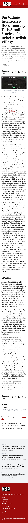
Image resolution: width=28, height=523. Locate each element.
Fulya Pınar (4, 450)
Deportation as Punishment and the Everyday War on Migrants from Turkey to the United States (13, 448)
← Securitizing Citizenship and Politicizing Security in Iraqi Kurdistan (13, 424)
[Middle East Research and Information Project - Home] (7, 4)
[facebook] (2, 512)
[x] (6, 512)
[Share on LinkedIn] (19, 72)
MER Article (4, 444)
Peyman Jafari (5, 64)
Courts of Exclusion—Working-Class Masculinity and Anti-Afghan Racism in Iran (13, 466)
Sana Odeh (17, 459)
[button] (15, 4)
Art (2, 472)
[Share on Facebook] (12, 72)
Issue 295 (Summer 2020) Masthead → (13, 428)
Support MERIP (5, 507)
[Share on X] (16, 72)
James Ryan (4, 477)
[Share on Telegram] (22, 72)
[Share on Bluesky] (25, 72)
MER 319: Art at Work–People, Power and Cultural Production (13, 475)
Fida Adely (3, 459)
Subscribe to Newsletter (8, 508)
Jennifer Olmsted (11, 459)
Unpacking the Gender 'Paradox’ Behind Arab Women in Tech (12, 456)
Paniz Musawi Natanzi (6, 468)
